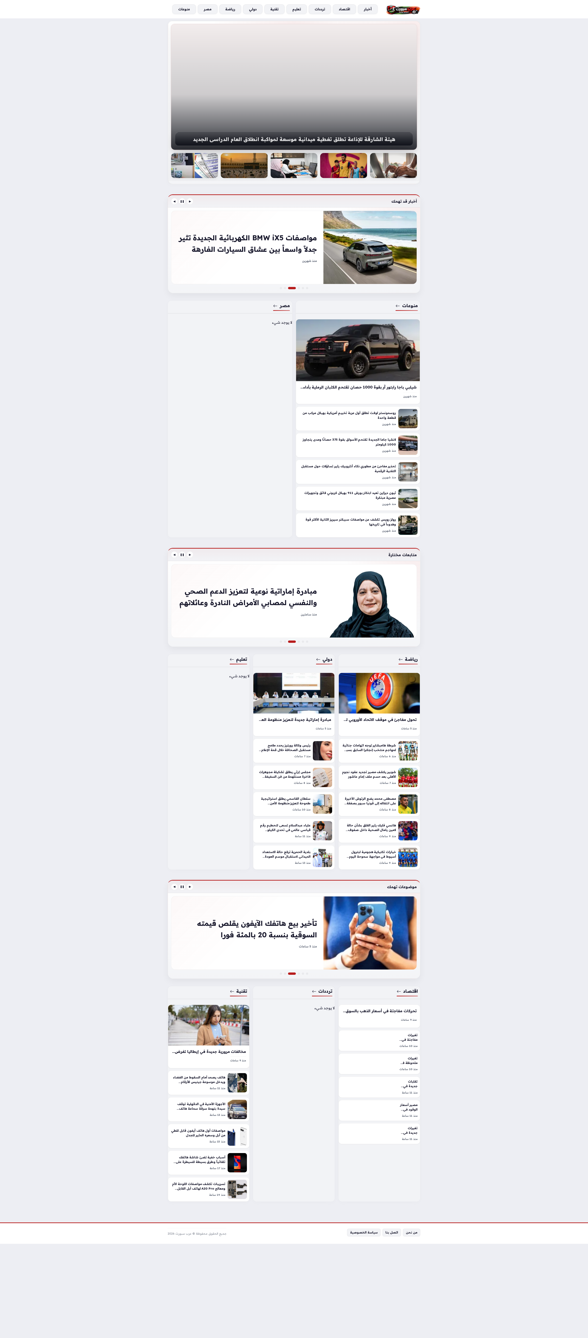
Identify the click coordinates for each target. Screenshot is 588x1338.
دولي (328, 659)
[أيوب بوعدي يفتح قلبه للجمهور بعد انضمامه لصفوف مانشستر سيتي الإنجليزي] (303, 642)
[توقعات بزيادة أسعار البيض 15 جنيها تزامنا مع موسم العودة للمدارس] (294, 932)
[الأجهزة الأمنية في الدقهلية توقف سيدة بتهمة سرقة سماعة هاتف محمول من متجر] (208, 1109)
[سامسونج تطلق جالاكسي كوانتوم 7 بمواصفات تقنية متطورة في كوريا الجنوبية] (281, 973)
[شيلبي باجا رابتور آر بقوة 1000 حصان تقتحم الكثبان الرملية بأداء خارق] (358, 361)
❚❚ (182, 201)
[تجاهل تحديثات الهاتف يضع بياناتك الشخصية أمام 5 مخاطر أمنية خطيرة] (299, 973)
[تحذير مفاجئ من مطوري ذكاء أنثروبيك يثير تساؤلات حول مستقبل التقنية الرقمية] (358, 472)
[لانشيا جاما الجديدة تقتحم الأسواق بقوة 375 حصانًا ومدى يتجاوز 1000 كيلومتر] (358, 445)
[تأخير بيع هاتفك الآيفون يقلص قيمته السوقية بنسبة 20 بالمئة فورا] (295, 973)
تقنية (241, 991)
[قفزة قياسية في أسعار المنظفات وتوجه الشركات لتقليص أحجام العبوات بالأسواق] (303, 973)
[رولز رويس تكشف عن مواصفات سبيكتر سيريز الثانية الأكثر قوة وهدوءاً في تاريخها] (358, 525)
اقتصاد (410, 991)
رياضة (411, 659)
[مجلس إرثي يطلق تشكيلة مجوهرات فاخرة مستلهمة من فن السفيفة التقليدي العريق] (293, 777)
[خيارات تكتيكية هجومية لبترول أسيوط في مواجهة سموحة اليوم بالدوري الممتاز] (379, 857)
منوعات (410, 305)
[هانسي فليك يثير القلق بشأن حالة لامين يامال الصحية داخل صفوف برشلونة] (379, 831)
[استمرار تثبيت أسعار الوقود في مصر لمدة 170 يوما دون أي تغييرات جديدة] (307, 973)
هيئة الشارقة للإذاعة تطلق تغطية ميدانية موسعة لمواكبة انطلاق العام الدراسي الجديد (294, 139)
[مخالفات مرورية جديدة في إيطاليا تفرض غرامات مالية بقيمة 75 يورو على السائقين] (208, 1036)
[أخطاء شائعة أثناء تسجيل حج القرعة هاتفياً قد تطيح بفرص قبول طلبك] (244, 165)
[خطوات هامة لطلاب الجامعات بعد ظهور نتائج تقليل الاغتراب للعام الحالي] (294, 165)
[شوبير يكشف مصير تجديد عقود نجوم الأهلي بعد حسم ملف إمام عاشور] (379, 777)
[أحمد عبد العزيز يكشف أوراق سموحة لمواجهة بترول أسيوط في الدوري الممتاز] (294, 601)
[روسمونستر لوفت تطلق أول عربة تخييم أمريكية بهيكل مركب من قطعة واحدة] (358, 419)
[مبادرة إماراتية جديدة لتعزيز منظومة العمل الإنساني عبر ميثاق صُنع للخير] (293, 704)
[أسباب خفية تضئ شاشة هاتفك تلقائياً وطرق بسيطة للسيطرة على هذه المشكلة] (208, 1163)
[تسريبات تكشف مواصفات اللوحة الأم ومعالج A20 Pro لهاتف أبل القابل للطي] (208, 1189)
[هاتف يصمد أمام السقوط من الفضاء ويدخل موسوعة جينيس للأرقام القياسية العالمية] (208, 1083)
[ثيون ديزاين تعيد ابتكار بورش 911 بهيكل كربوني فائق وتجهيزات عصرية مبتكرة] (358, 499)
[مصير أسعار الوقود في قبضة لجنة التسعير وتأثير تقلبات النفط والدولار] (379, 1110)
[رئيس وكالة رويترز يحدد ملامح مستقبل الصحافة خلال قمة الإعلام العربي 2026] (293, 751)
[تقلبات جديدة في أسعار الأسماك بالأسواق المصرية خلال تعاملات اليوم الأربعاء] (379, 1087)
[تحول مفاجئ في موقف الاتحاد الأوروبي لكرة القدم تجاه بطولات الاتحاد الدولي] (379, 704)
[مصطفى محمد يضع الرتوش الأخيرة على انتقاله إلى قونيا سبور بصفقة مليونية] (379, 804)
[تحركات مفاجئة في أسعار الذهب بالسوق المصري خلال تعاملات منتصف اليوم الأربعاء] (379, 1016)
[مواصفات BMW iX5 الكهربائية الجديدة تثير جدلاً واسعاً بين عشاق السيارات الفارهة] (295, 288)
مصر (285, 305)
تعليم (241, 659)
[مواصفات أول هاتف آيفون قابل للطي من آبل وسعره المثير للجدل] (208, 1136)
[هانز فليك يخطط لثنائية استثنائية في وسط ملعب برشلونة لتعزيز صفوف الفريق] (343, 165)
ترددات (326, 991)
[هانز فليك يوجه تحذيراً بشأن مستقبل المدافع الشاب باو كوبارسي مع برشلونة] (307, 642)
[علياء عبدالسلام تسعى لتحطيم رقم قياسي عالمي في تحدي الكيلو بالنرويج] (293, 831)
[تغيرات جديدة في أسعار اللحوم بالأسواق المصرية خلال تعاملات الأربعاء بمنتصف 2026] (379, 1133)
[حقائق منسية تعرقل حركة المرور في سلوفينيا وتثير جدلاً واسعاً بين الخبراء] (299, 288)
